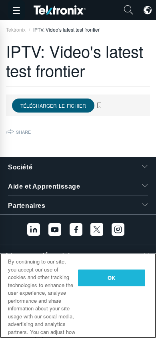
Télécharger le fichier (53, 105)
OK (111, 278)
